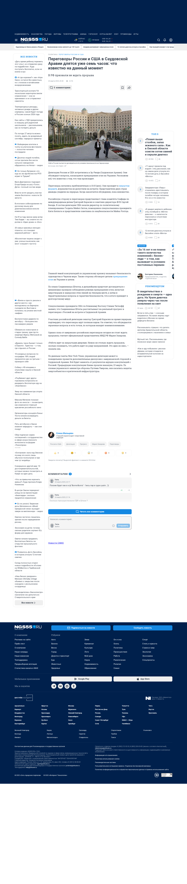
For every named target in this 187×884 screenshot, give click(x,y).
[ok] (73, 686)
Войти (57, 526)
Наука (87, 660)
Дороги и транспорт (60, 656)
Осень (116, 644)
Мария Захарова (98, 444)
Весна (54, 648)
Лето (86, 652)
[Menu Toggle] (16, 40)
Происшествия (120, 652)
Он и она (117, 639)
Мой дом (88, 656)
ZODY (116, 34)
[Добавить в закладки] (122, 87)
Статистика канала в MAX (26, 668)
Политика (118, 648)
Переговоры (114, 444)
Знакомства (37, 34)
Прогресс (83, 444)
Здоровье (55, 668)
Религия (117, 664)
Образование (90, 668)
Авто (53, 639)
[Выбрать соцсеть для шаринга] (129, 87)
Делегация (70, 444)
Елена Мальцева (64, 433)
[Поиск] (159, 40)
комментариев (62, 87)
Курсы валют (106, 34)
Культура (88, 648)
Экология (146, 652)
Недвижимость (22, 34)
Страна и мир (148, 648)
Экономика (147, 656)
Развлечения (119, 660)
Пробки (94, 40)
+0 (121, 490)
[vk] (60, 686)
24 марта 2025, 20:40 (55, 81)
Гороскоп (93, 34)
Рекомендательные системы (105, 762)
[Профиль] (171, 40)
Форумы (57, 34)
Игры (136, 34)
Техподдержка (21, 660)
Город (53, 652)
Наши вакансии (22, 656)
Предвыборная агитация (26, 664)
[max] (67, 686)
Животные (56, 664)
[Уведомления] (165, 40)
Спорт (145, 639)
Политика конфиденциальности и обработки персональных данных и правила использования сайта (132, 769)
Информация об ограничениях (106, 755)
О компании (20, 648)
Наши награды (21, 652)
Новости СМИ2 (56, 543)
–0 (129, 490)
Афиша (83, 34)
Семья (116, 668)
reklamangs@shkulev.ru (103, 748)
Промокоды (126, 34)
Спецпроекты (148, 660)
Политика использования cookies (107, 759)
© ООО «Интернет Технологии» (55, 775)
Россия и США (55, 444)
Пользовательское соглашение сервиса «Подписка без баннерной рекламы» (123, 766)
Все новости (28, 56)
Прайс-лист (20, 644)
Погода (48, 34)
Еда (53, 660)
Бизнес (54, 644)
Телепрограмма (70, 34)
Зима (86, 639)
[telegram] (53, 686)
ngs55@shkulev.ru (43, 764)
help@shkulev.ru (31, 767)
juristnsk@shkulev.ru (73, 766)
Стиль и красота (149, 644)
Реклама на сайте (23, 639)
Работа (117, 656)
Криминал (89, 644)
